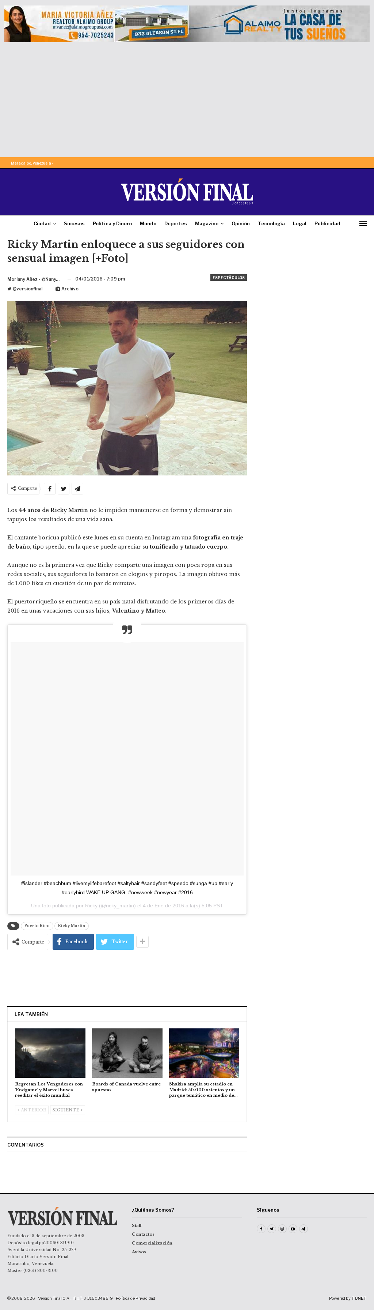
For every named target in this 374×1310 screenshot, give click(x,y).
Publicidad (327, 223)
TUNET (359, 1298)
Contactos (143, 1234)
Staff (137, 1225)
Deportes (175, 223)
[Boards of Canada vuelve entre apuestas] (127, 1053)
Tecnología (271, 223)
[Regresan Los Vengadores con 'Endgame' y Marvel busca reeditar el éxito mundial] (50, 1053)
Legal (299, 223)
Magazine (206, 223)
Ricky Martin (71, 925)
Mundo (148, 223)
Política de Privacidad (135, 1298)
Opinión (241, 223)
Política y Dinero (112, 223)
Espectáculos (229, 277)
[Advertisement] (187, 97)
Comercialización (152, 1243)
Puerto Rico (37, 925)
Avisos (139, 1251)
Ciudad (42, 223)
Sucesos (74, 223)
